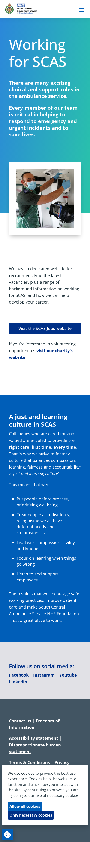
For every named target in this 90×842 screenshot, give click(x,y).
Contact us (20, 721)
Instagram (44, 675)
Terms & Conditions (29, 762)
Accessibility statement (33, 738)
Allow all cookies (24, 806)
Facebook (19, 675)
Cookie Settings (7, 834)
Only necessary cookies (30, 815)
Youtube (68, 675)
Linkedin (18, 681)
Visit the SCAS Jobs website (45, 328)
